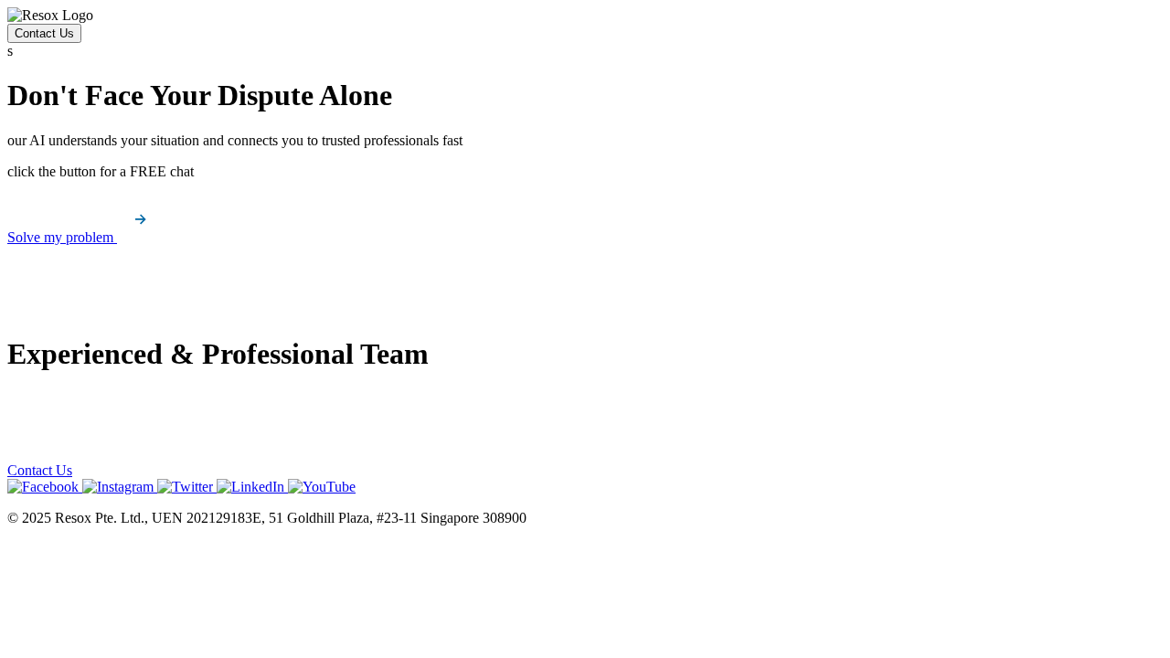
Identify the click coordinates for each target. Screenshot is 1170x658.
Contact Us (44, 33)
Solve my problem (62, 237)
